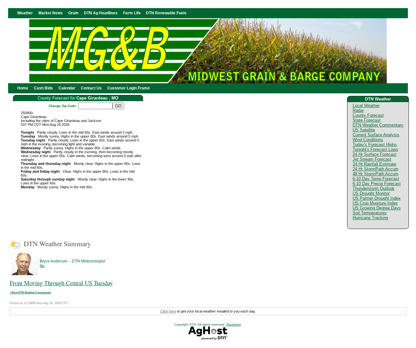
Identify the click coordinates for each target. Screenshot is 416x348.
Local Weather (366, 105)
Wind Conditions (368, 139)
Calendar (66, 88)
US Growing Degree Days (377, 208)
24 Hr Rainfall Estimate (374, 164)
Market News (50, 13)
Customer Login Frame (128, 88)
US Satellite (364, 129)
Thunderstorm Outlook (374, 188)
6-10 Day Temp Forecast (376, 178)
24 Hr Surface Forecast (374, 154)
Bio (42, 266)
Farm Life (132, 13)
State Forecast (367, 120)
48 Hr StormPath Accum (375, 173)
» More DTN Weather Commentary (30, 292)
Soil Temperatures (370, 212)
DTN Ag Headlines (101, 13)
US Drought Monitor (371, 193)
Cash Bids (43, 88)
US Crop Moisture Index (375, 203)
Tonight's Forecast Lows (375, 149)
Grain (73, 13)
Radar (358, 110)
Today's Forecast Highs (375, 144)
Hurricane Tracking (370, 217)
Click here (168, 311)
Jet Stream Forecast (372, 159)
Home (22, 88)
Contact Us (91, 88)
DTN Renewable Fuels (166, 13)
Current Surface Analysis (376, 134)
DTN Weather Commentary (378, 125)
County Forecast (368, 115)
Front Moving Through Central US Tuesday (61, 283)
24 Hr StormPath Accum (375, 169)
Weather (25, 13)
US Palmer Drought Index (377, 198)
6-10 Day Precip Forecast (377, 183)
